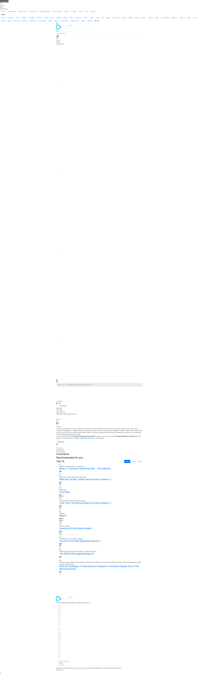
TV (63, 385)
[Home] (101, 86)
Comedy (23, 17)
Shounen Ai (33, 21)
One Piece (64, 492)
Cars (17, 17)
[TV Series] (101, 253)
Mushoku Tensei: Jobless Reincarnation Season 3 (85, 479)
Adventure (11, 17)
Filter (57, 31)
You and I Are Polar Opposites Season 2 (79, 541)
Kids (102, 17)
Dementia (31, 17)
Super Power (64, 21)
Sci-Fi (195, 17)
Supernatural (74, 21)
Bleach (62, 515)
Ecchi (52, 17)
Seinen (3, 21)
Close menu (5, 1)
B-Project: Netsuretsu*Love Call (75, 416)
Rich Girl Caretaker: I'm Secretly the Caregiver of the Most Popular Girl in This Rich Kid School (99, 567)
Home (3, 11)
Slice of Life (42, 21)
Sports (56, 21)
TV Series (74, 11)
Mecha (124, 17)
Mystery (143, 17)
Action (3, 17)
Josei (97, 17)
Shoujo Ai (17, 21)
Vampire (89, 21)
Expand (60, 401)
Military (130, 17)
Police (157, 17)
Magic (108, 17)
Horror (86, 17)
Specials (93, 11)
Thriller (83, 21)
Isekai (91, 17)
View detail (60, 442)
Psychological (165, 17)
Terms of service (64, 661)
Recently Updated (44, 11)
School (189, 17)
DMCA (61, 663)
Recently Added (57, 11)
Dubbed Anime (22, 11)
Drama (46, 17)
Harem (71, 17)
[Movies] (101, 169)
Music (137, 17)
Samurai (182, 17)
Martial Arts (116, 17)
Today (127, 461)
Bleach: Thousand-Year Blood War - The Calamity (85, 468)
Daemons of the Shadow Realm (75, 528)
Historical (78, 17)
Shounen (24, 21)
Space (50, 21)
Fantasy (58, 17)
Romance (174, 17)
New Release (33, 11)
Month (139, 461)
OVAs (80, 11)
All (60, 606)
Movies (66, 11)
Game (65, 17)
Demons (39, 17)
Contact (61, 665)
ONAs (86, 11)
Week (133, 461)
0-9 (60, 609)
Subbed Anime (11, 11)
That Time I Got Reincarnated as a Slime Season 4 (85, 503)
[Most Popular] (101, 336)
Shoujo (10, 21)
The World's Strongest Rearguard (76, 553)
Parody (150, 17)
